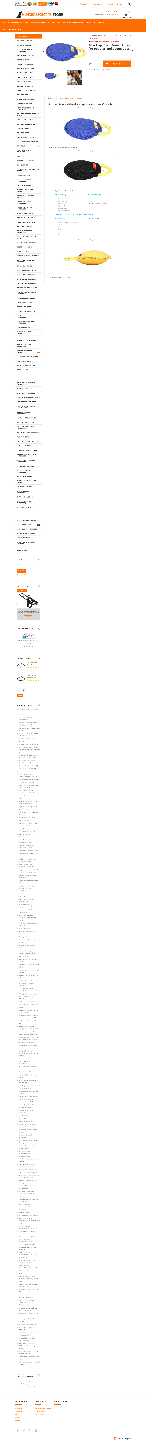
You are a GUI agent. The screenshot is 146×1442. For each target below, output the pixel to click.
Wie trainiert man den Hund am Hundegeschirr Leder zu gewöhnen (28, 888)
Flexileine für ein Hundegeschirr (28, 1042)
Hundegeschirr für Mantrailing (28, 937)
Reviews (80, 98)
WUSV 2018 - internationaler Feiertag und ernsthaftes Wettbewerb (27, 983)
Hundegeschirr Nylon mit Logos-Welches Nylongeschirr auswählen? (28, 996)
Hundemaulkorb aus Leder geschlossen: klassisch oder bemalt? (27, 1193)
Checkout (110, 4)
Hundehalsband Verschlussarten (29, 1215)
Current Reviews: (94, 69)
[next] (132, 51)
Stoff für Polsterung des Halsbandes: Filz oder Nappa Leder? (27, 1345)
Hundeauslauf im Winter (26, 1072)
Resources (22, 771)
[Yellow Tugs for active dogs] (88, 258)
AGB (16, 1414)
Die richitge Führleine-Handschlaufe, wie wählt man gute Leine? (29, 1220)
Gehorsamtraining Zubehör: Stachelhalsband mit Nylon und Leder (28, 1278)
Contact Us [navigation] (85, 4)
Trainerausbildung (24, 1381)
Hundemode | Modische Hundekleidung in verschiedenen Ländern (29, 1053)
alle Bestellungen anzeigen (43, 1408)
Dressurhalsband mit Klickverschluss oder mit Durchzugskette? (26, 1206)
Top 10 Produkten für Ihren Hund (29, 1002)
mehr (20, 695)
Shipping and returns (66, 98)
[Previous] (17, 604)
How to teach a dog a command (28, 817)
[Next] (40, 604)
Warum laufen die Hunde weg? (28, 1096)
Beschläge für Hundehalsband (28, 1116)
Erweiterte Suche (22, 575)
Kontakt (17, 1420)
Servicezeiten (28, 646)
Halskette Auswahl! (25, 1212)
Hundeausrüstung (24, 928)
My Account (98, 4)
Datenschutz (19, 1411)
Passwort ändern (40, 1411)
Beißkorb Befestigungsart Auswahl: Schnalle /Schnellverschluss (26, 1302)
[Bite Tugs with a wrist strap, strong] (88, 171)
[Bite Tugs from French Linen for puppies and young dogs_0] (55, 75)
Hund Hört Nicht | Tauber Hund (28, 744)
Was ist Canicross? (24, 820)
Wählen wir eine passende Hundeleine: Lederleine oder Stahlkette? (27, 1247)
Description (50, 98)
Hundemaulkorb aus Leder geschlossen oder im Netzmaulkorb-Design (27, 1239)
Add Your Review (107, 69)
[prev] (43, 51)
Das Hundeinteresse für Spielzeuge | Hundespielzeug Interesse (27, 917)
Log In (120, 4)
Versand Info (19, 1408)
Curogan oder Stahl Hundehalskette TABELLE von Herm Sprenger (28, 1254)
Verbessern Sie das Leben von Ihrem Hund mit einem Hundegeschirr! (28, 1061)
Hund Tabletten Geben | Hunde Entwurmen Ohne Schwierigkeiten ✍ (29, 749)
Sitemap (17, 1417)
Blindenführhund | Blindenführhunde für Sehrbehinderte (25, 717)
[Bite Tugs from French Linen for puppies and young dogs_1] (78, 77)
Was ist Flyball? (23, 956)
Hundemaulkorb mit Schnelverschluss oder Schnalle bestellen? (28, 1158)
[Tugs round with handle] (88, 127)
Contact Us (113, 11)
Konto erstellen (39, 1414)
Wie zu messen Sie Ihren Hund (28, 1387)
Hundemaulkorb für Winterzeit (28, 1324)
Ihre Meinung (23, 1384)
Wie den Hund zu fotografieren (28, 850)
